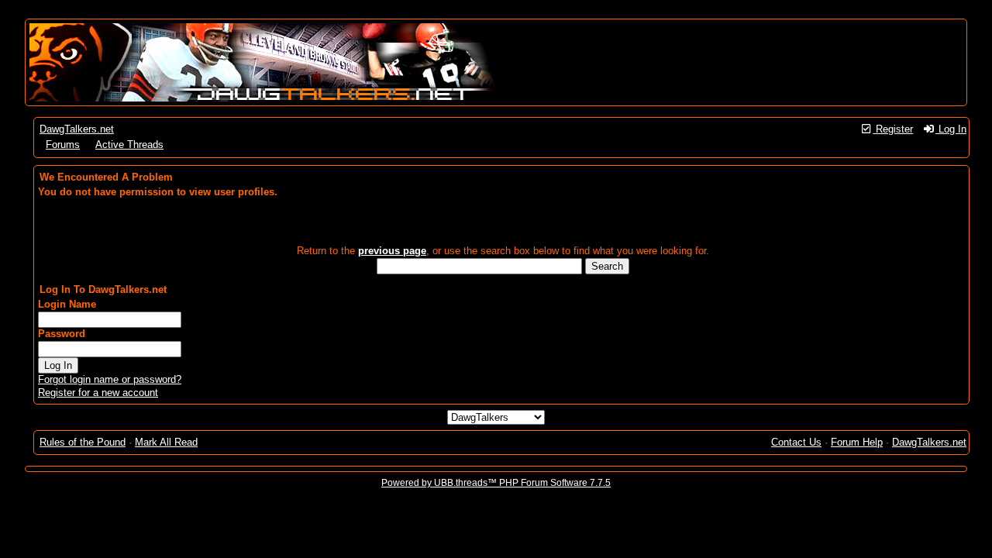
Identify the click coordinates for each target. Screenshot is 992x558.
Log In (950, 129)
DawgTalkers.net (77, 129)
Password (61, 333)
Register (893, 129)
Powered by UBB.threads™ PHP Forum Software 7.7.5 (496, 482)
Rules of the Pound (83, 442)
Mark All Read (166, 442)
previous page (392, 251)
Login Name (67, 304)
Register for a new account (98, 392)
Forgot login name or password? (109, 379)
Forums (63, 144)
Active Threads (129, 144)
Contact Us (796, 442)
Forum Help (857, 442)
